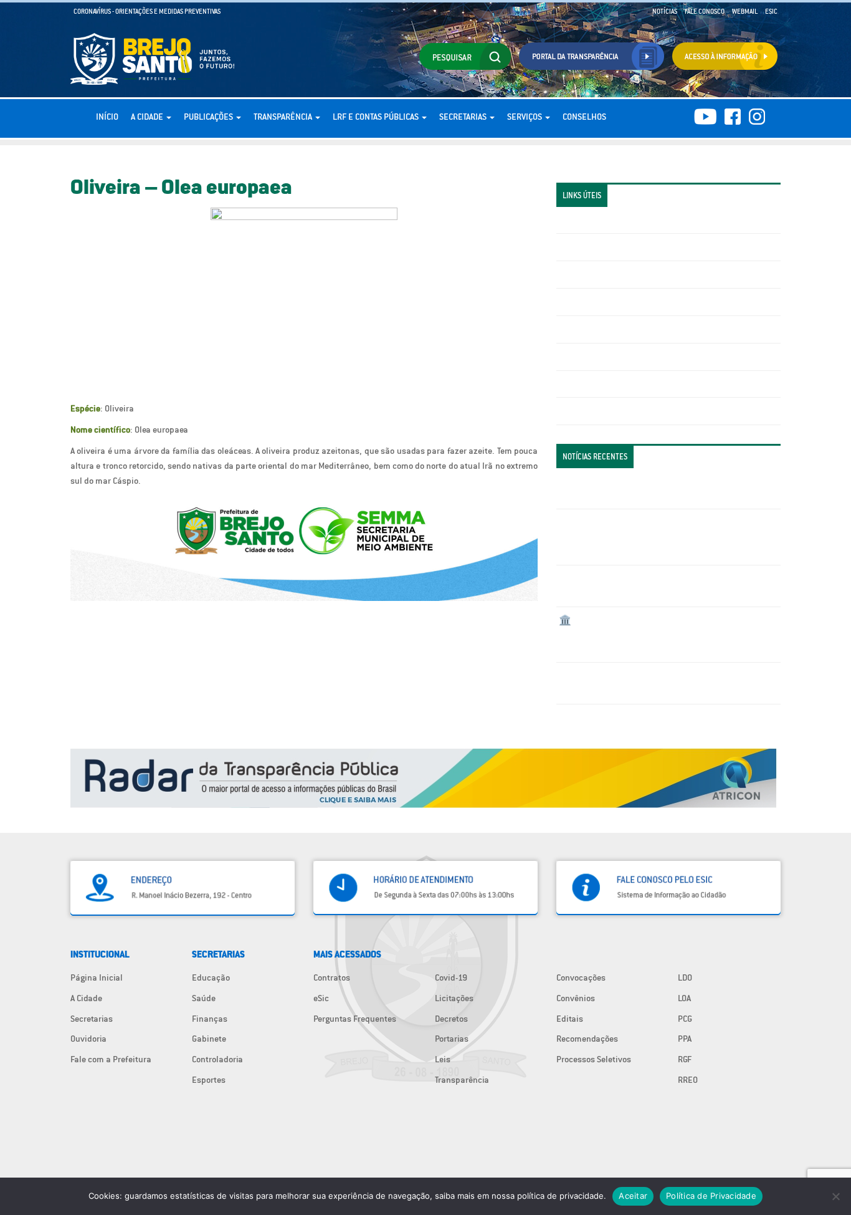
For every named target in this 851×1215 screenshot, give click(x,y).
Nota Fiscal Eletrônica (600, 329)
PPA (685, 1038)
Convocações (581, 977)
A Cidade (148, 116)
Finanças (209, 1018)
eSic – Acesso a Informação (610, 274)
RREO (688, 1079)
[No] (835, 1196)
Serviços (525, 116)
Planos (572, 410)
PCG (685, 1018)
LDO (685, 977)
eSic (321, 998)
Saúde (204, 998)
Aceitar (633, 1196)
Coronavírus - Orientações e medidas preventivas (147, 11)
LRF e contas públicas (377, 116)
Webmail (745, 11)
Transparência (284, 116)
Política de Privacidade (711, 1196)
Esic (771, 11)
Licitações (578, 301)
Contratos (331, 977)
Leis (442, 1059)
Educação (211, 977)
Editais (569, 1018)
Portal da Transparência (603, 220)
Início (107, 116)
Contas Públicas (589, 246)
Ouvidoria (88, 1038)
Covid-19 (451, 977)
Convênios (575, 998)
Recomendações (587, 1038)
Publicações (209, 116)
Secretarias (463, 116)
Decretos (451, 1018)
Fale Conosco (705, 11)
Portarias (451, 1038)
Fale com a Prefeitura (110, 1059)
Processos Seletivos (593, 1059)
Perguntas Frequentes (600, 356)
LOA (684, 998)
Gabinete (209, 1038)
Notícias (664, 11)
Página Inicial (96, 977)
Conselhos (584, 116)
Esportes (209, 1079)
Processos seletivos (596, 384)
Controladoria (217, 1059)
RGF (685, 1059)
